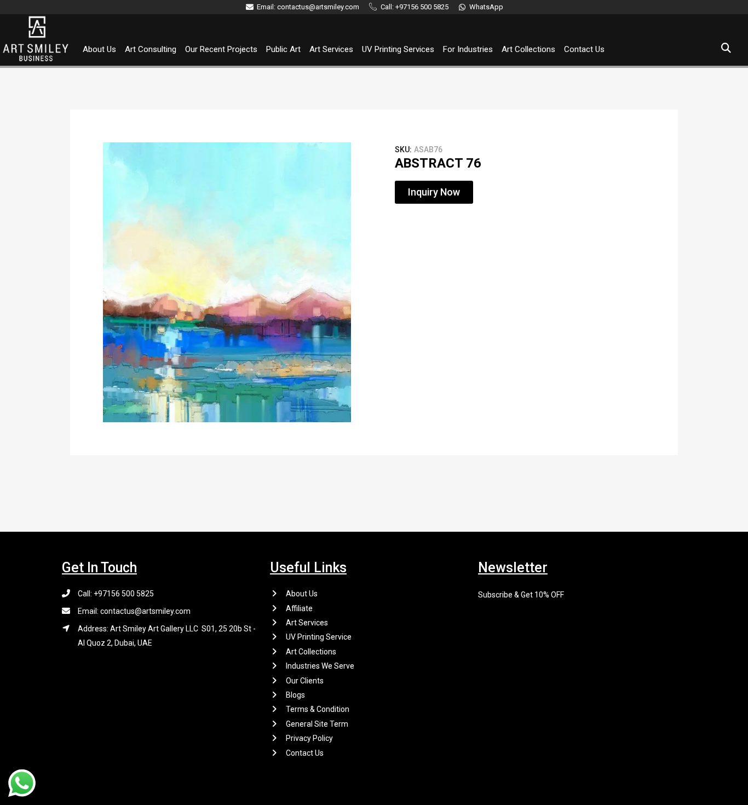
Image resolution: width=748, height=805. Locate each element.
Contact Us (584, 49)
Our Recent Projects (221, 49)
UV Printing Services (398, 49)
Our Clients (305, 680)
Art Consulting (150, 49)
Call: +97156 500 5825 (116, 593)
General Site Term (317, 724)
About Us (99, 49)
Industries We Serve (320, 666)
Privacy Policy (309, 738)
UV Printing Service (319, 637)
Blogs (295, 695)
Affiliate (299, 608)
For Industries (468, 49)
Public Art (283, 49)
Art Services (331, 49)
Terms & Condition (317, 709)
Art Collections (528, 49)
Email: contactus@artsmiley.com (134, 611)
